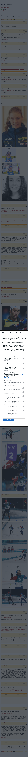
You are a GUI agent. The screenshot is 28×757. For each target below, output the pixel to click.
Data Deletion (6, 424)
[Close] (25, 333)
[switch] (23, 358)
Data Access (14, 424)
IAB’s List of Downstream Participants (15, 352)
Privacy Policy (21, 424)
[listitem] (14, 356)
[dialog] (14, 378)
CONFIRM (8, 419)
